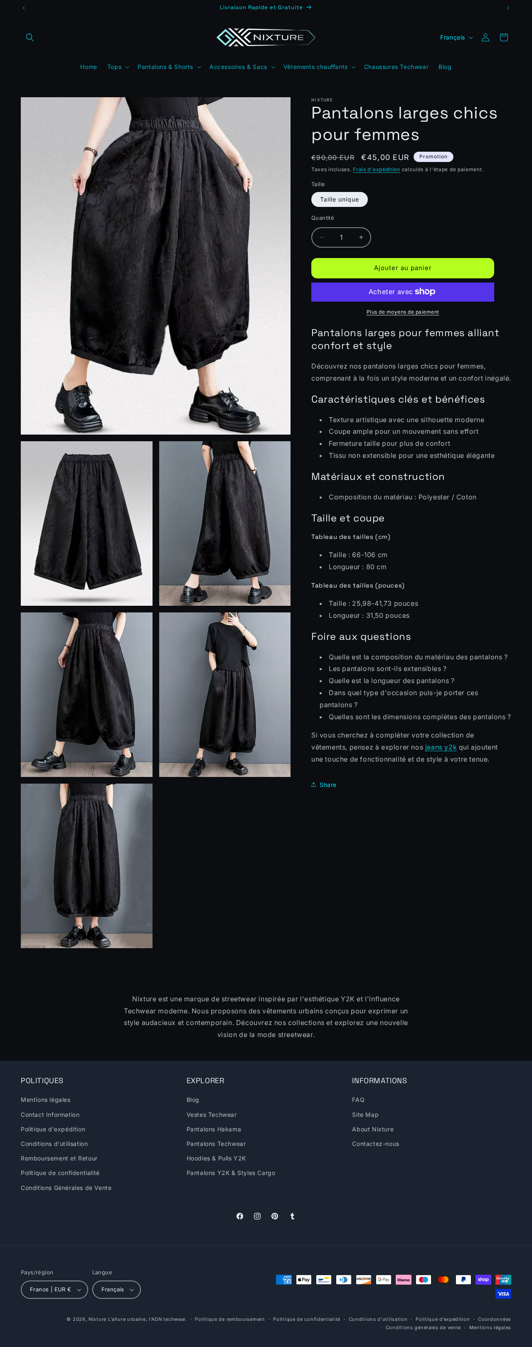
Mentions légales (46, 1100)
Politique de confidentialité (60, 1173)
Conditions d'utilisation (54, 1143)
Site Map (365, 1114)
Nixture (97, 1319)
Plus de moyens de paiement (403, 311)
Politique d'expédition (53, 1129)
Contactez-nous (375, 1143)
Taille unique (339, 199)
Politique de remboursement (230, 1319)
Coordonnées (494, 1319)
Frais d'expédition (376, 169)
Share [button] (328, 784)
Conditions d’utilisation (378, 1319)
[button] (30, 37)
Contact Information (50, 1114)
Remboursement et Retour (59, 1158)
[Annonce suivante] (508, 8)
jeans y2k (441, 747)
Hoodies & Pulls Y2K (216, 1158)
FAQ (358, 1100)
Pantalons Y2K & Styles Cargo (231, 1173)
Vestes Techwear (212, 1114)
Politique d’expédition (443, 1319)
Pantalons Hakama (214, 1129)
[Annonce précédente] (24, 8)
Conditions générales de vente (423, 1328)
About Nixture (373, 1129)
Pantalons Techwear (216, 1143)
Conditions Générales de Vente (66, 1187)
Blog (193, 1100)
